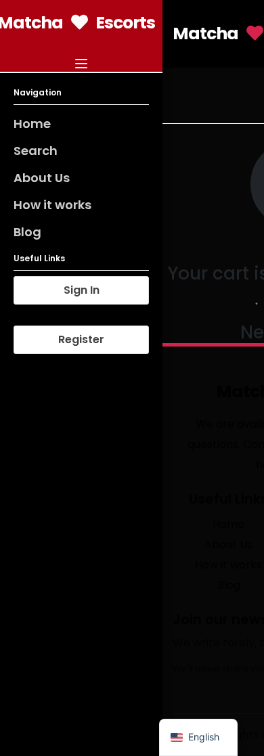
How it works (52, 204)
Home (32, 123)
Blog (27, 231)
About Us (42, 177)
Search (36, 150)
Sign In (82, 290)
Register (81, 339)
